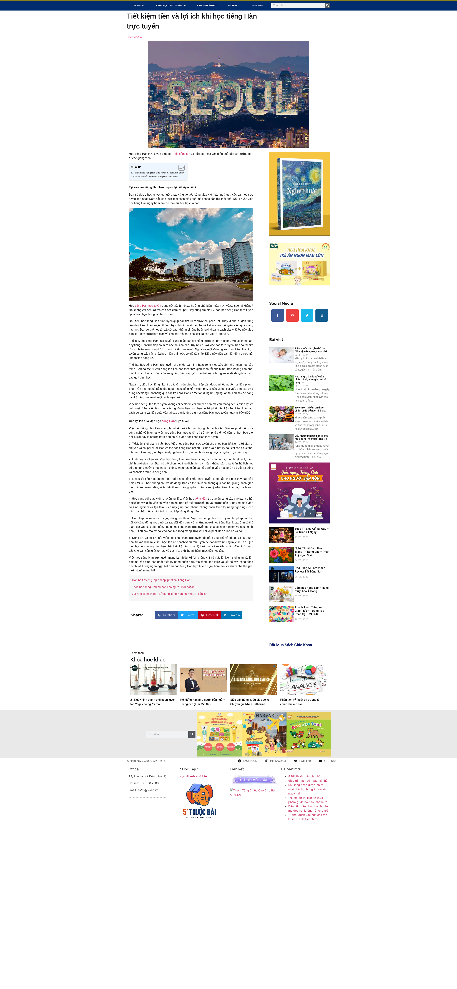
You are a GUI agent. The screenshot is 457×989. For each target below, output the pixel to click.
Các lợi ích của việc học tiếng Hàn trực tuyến (155, 176)
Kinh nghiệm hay (207, 5)
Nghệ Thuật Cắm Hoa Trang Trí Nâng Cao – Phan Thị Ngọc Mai (312, 552)
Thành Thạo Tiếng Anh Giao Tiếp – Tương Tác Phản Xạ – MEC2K (309, 611)
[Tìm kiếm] (327, 5)
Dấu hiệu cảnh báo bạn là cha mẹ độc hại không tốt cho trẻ (311, 437)
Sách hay (233, 5)
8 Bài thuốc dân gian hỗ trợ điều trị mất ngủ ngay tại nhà (311, 350)
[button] (166, 615)
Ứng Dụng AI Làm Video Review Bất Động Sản (310, 569)
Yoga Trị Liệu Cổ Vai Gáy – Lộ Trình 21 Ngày (312, 530)
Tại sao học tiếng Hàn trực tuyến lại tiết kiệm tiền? (158, 172)
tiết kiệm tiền (182, 153)
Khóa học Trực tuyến (169, 5)
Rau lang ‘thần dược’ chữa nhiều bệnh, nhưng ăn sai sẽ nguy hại (310, 379)
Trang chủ (138, 5)
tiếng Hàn (168, 421)
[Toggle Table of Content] (180, 168)
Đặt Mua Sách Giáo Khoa (290, 645)
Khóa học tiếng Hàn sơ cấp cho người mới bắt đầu (164, 587)
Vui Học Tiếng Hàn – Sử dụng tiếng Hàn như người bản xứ (169, 593)
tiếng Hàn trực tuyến (148, 305)
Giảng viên (256, 5)
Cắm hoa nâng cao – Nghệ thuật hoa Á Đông (312, 589)
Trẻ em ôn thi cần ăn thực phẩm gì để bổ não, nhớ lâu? (310, 409)
